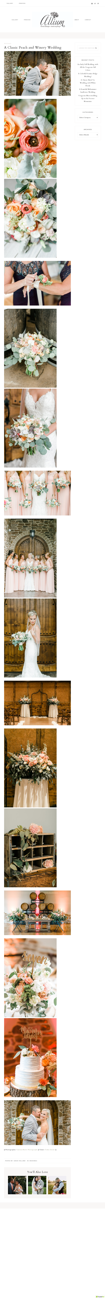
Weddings (7, 43)
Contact (88, 19)
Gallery (15, 19)
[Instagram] (92, 1)
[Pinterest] (98, 1)
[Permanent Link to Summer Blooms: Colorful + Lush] (57, 1194)
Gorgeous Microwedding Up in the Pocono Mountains (87, 98)
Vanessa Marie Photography (27, 1150)
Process (27, 19)
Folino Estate (50, 1150)
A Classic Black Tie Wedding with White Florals (88, 83)
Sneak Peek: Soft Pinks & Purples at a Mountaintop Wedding (37, 1190)
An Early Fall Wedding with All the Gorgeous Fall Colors (88, 67)
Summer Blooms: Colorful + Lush (57, 1188)
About (77, 19)
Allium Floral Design (52, 19)
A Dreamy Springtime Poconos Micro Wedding (17, 1189)
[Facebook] (95, 1)
